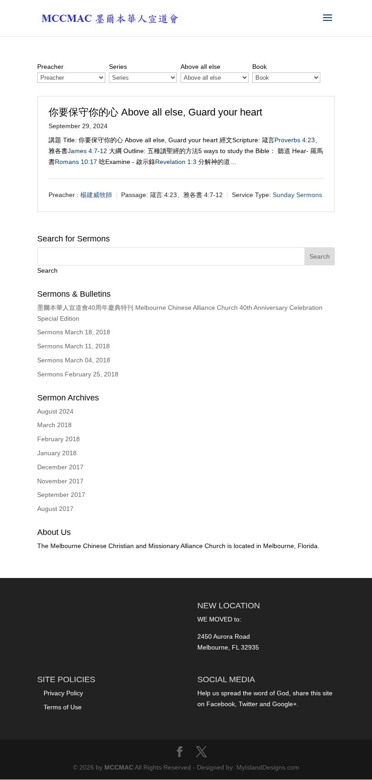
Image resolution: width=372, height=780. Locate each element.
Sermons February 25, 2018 (77, 374)
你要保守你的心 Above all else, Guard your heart (155, 112)
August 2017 (55, 508)
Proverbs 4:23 (294, 140)
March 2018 (54, 425)
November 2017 (60, 481)
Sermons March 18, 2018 (73, 332)
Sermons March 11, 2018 (73, 346)
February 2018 (58, 439)
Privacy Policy (63, 693)
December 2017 (60, 467)
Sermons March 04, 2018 (73, 360)
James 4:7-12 (87, 150)
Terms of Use (63, 707)
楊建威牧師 (96, 194)
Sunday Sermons (297, 194)
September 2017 (61, 494)
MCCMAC (118, 767)
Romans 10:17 (76, 161)
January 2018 (57, 453)
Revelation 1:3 (175, 161)
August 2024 (55, 411)
